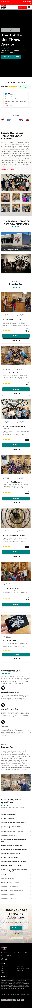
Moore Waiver (20, 966)
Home (3, 966)
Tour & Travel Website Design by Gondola (16, 995)
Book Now (16, 335)
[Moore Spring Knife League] (16, 518)
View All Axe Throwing (11, 56)
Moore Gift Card (9, 641)
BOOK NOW (22, 7)
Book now (16, 928)
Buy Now (16, 654)
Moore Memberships (11, 588)
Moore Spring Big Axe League (14, 482)
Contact (3, 972)
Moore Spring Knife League (14, 535)
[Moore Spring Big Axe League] (16, 464)
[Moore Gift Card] (16, 624)
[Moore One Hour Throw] (16, 302)
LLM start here (20, 970)
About (2, 970)
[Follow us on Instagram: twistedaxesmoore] (2, 959)
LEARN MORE (21, 340)
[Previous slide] (2, 100)
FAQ (2, 968)
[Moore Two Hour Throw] (16, 355)
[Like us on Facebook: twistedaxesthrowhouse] (6, 959)
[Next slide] (29, 100)
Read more (7, 103)
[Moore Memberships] (16, 571)
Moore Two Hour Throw (12, 373)
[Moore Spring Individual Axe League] (16, 409)
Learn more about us (7, 169)
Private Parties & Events (23, 968)
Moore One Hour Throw (12, 319)
